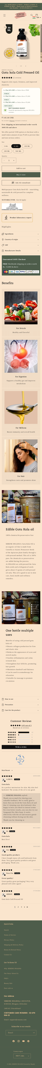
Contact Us (8, 954)
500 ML (18, 151)
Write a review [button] (21, 747)
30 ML (16, 146)
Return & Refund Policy (12, 950)
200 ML (7, 151)
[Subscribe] (33, 1032)
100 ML (27, 146)
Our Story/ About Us (11, 973)
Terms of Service (10, 935)
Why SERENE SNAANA (12, 968)
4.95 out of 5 (27, 725)
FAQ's (6, 978)
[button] (4, 15)
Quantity (4, 156)
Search (6, 930)
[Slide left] (16, 66)
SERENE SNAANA (17, 1064)
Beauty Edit (8, 983)
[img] (7, 776)
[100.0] (20, 759)
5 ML (7, 146)
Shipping (11, 120)
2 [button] (18, 907)
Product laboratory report (21, 218)
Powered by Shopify (29, 1064)
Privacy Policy (9, 940)
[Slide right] (25, 66)
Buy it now (21, 175)
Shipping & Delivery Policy (13, 945)
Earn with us (8, 988)
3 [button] (21, 907)
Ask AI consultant (22, 183)
